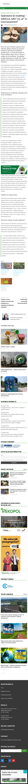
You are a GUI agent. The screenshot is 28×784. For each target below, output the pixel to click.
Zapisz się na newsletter (7, 698)
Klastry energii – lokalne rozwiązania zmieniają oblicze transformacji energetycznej (13, 666)
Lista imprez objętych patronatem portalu (11, 740)
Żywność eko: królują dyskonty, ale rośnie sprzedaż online (5, 271)
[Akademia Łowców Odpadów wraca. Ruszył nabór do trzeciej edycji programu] (5, 473)
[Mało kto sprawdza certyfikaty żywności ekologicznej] (6, 281)
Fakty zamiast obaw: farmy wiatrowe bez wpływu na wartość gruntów (12, 641)
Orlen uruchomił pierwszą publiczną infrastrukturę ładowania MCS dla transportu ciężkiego (13, 421)
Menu (3, 8)
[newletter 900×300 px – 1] (14, 169)
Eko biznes (3, 13)
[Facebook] (9, 760)
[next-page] (4, 498)
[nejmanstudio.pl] (14, 4)
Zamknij (25, 771)
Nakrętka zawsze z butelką (8, 346)
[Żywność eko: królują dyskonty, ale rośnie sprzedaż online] (6, 266)
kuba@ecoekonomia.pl (6, 717)
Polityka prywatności (6, 695)
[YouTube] (13, 760)
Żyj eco (17, 13)
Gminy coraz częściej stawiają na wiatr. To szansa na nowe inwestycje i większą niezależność (12, 616)
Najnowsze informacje (8, 401)
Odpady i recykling (10, 13)
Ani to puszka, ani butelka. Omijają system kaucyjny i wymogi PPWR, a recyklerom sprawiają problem (18, 482)
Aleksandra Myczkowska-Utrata (10, 25)
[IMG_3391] (10, 555)
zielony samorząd (7, 594)
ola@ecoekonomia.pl (6, 710)
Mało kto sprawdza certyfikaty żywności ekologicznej (5, 286)
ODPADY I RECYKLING (7, 469)
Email (2, 455)
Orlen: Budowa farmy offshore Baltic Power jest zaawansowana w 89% (12, 415)
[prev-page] (2, 498)
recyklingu (22, 75)
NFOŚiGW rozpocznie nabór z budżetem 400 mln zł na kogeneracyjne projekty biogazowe (14, 428)
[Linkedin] (2, 760)
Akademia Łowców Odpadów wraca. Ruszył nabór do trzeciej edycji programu (18, 474)
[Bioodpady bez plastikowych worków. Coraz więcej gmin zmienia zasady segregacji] (5, 489)
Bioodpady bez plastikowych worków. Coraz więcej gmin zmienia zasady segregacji (18, 491)
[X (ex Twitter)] (6, 760)
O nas (2, 688)
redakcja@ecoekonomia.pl (7, 729)
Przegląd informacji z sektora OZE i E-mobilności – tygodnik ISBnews (13, 408)
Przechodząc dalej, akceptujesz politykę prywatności (12, 460)
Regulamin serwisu (5, 691)
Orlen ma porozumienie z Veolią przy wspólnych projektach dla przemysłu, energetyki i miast (12, 435)
